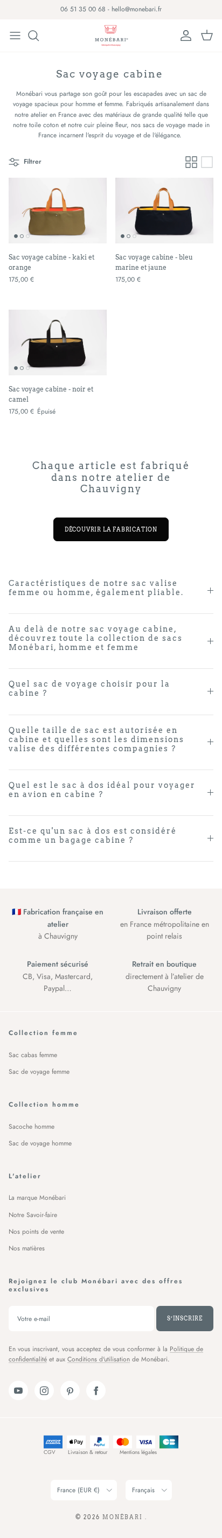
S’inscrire (185, 1318)
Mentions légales (138, 1452)
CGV (50, 1452)
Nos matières (27, 1248)
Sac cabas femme (33, 1055)
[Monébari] (111, 35)
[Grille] (191, 162)
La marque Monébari (37, 1198)
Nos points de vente (36, 1231)
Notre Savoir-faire (33, 1215)
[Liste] (206, 162)
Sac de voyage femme (39, 1071)
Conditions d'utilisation (98, 1359)
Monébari (123, 1517)
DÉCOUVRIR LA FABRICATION (111, 529)
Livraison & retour (87, 1452)
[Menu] (15, 35)
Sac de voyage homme (40, 1143)
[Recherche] (39, 35)
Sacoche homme (31, 1126)
